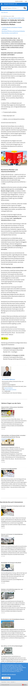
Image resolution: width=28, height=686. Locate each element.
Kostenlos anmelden (19, 1)
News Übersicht (4, 12)
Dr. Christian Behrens (8, 379)
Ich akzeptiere (6, 677)
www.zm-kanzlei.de (8, 388)
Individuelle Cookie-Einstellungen (9, 674)
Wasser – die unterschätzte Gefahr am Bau (14, 18)
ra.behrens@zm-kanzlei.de (10, 389)
